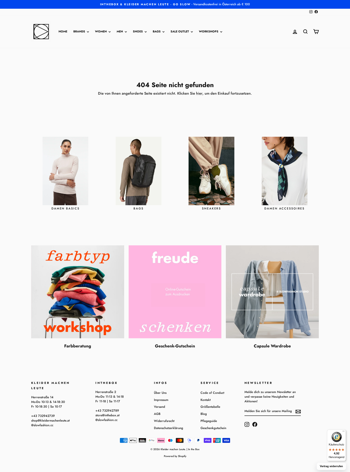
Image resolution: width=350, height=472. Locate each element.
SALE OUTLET (180, 31)
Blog (204, 414)
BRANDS (79, 31)
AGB (157, 414)
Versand (159, 407)
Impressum (161, 400)
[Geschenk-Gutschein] (175, 291)
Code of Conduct (212, 393)
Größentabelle (210, 407)
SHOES (138, 31)
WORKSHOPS (209, 31)
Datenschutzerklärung (168, 428)
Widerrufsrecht (164, 421)
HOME (63, 31)
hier (199, 93)
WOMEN (101, 31)
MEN (120, 31)
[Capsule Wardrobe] (272, 291)
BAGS (157, 31)
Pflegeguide (209, 421)
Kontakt (206, 400)
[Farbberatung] (77, 291)
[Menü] (343, 432)
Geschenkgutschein (213, 428)
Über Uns (160, 393)
